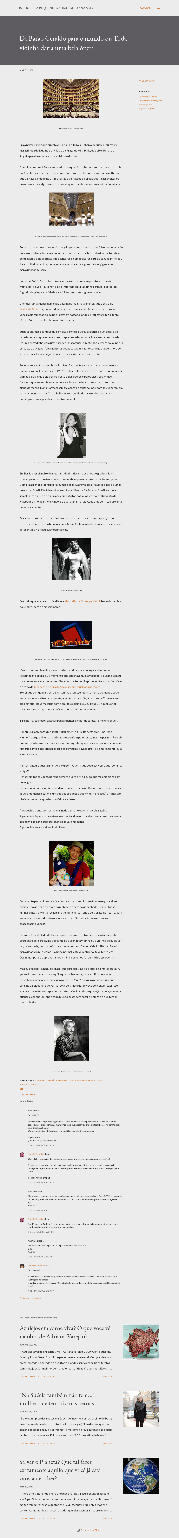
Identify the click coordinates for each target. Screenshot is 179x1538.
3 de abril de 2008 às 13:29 (41, 1145)
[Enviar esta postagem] (21, 1090)
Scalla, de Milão (29, 309)
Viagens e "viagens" (146, 108)
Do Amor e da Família (147, 96)
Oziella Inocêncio (36, 1265)
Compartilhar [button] (146, 81)
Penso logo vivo (145, 104)
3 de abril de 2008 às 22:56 (41, 1256)
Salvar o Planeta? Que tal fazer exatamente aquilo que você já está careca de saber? (60, 1470)
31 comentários (46, 1443)
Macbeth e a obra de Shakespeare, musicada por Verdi (67, 686)
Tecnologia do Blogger (91, 1530)
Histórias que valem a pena (150, 100)
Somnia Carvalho (36, 1154)
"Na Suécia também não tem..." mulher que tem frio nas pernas (57, 1399)
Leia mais (107, 1376)
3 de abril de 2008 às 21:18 (41, 1210)
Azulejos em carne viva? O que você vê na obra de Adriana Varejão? (65, 1332)
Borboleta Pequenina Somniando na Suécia (58, 8)
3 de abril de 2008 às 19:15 (41, 1182)
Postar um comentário (30, 1298)
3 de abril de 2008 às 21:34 (41, 1231)
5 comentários (46, 1376)
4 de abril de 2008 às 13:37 (41, 1290)
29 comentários (46, 1518)
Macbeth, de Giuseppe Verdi (82, 601)
